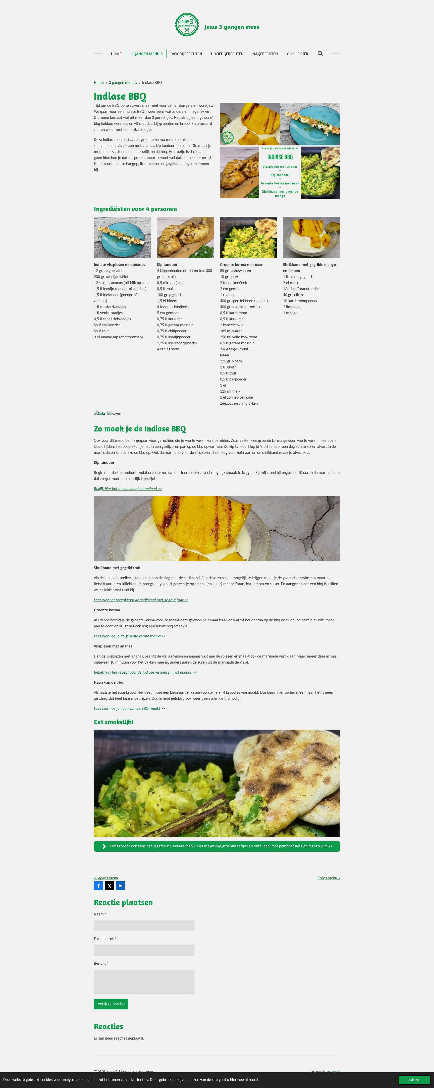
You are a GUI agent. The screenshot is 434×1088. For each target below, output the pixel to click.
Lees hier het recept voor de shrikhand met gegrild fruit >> (141, 600)
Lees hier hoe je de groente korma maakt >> (130, 636)
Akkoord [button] (414, 1080)
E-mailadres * (105, 939)
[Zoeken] (320, 53)
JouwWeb (333, 1071)
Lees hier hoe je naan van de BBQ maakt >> (129, 709)
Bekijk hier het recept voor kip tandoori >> (128, 489)
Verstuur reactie (111, 1004)
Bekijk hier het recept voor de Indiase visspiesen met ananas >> (145, 673)
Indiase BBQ (152, 83)
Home (99, 83)
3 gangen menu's (123, 83)
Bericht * (101, 964)
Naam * (100, 914)
